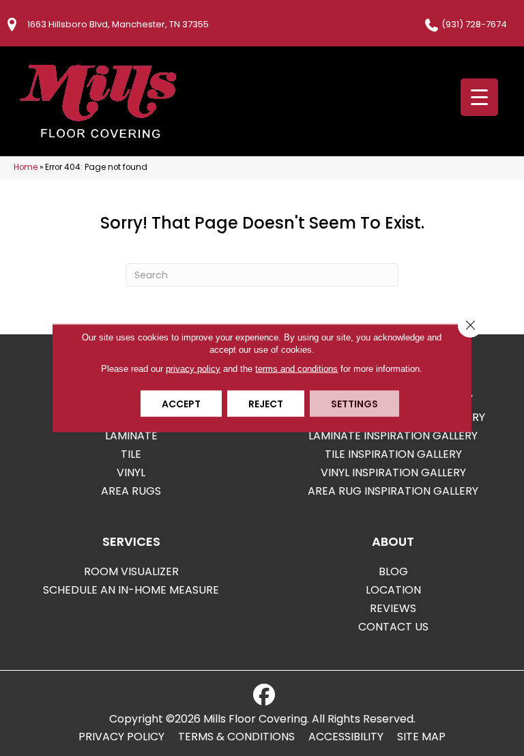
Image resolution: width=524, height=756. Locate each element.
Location (393, 590)
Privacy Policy (121, 736)
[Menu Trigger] (479, 97)
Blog (393, 571)
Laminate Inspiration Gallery (393, 436)
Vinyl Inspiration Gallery (393, 472)
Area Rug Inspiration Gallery (393, 491)
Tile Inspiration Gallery (393, 454)
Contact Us (393, 627)
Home (26, 167)
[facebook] (264, 695)
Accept (181, 404)
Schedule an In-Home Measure (131, 590)
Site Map (421, 736)
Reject (265, 404)
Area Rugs (131, 491)
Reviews (393, 608)
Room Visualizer (131, 571)
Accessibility (345, 736)
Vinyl (131, 472)
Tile (131, 454)
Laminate (131, 436)
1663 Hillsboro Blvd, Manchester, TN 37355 (118, 24)
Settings (354, 404)
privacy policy (193, 369)
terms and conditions (296, 369)
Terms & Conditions (236, 736)
